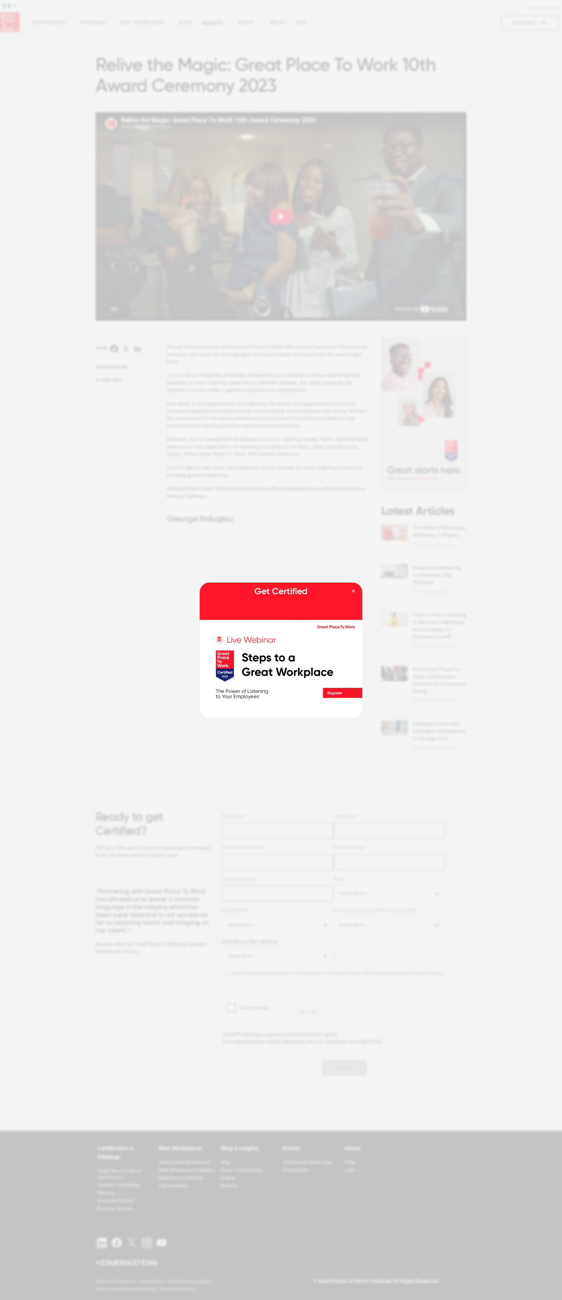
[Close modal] (353, 591)
